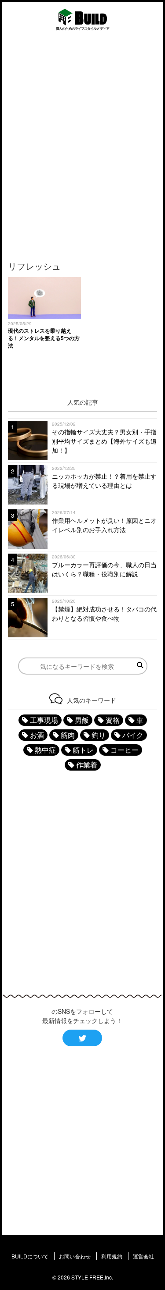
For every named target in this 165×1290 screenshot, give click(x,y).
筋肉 (68, 735)
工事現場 (44, 720)
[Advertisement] (82, 145)
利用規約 (111, 1256)
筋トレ (83, 750)
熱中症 (45, 750)
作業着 (86, 765)
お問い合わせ (75, 1256)
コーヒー (124, 750)
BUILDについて (29, 1256)
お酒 (37, 735)
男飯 (82, 720)
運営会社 (143, 1256)
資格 (113, 720)
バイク (132, 735)
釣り (99, 735)
